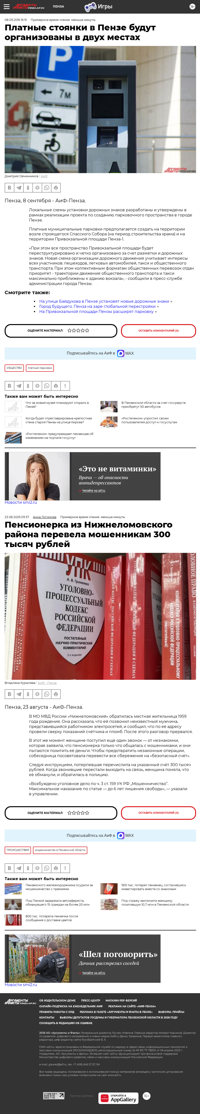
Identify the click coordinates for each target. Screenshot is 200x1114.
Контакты (46, 1017)
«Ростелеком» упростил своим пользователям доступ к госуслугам (149, 420)
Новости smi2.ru (21, 502)
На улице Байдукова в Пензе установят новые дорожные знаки (104, 301)
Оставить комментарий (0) (159, 330)
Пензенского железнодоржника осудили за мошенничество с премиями (59, 887)
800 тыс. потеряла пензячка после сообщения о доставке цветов (52, 918)
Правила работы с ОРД (56, 1012)
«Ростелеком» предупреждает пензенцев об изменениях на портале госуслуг (59, 436)
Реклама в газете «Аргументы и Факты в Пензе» (116, 1012)
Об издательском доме (57, 1000)
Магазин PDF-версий (121, 1000)
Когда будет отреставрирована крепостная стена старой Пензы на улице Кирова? (59, 420)
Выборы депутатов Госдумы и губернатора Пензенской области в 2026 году (119, 1017)
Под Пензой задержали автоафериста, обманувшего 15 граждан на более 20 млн (58, 902)
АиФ (44, 176)
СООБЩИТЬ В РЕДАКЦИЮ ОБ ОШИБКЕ (65, 1023)
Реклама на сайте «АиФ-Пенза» (132, 1006)
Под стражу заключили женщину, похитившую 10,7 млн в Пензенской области (155, 902)
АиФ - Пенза (47, 683)
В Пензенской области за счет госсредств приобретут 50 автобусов (153, 404)
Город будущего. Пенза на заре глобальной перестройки (97, 306)
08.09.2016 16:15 (16, 20)
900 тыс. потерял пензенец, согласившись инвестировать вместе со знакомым (153, 887)
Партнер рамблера (81, 1095)
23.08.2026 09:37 (17, 517)
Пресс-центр (90, 1000)
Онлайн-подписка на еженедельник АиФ (71, 1006)
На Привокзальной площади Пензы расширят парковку (96, 311)
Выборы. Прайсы (171, 1012)
